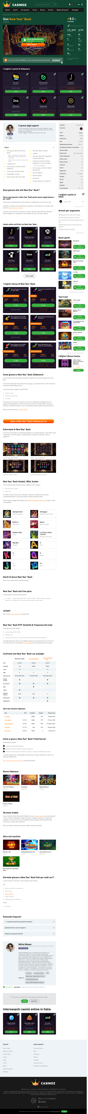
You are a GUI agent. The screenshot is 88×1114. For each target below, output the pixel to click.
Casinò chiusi (6, 1054)
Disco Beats (8, 720)
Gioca (15, 91)
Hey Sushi (7, 727)
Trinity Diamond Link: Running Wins (78, 322)
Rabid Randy (76, 250)
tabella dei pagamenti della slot (36, 500)
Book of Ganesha (77, 332)
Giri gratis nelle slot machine (67, 229)
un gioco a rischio (22, 409)
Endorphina (76, 334)
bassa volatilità (26, 643)
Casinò (7, 10)
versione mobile (38, 816)
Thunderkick (76, 302)
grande (33, 296)
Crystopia (7, 716)
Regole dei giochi (62, 10)
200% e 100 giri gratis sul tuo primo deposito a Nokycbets (78, 362)
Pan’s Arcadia (76, 300)
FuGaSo (23, 853)
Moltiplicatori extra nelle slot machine (69, 215)
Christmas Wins (33, 658)
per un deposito (8, 323)
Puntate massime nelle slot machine (69, 217)
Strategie (75, 10)
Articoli (50, 10)
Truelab (5, 853)
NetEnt (74, 242)
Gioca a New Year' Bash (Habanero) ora (28, 421)
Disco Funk (8, 730)
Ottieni (16, 305)
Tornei (35, 10)
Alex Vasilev (17, 987)
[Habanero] (81, 128)
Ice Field (75, 272)
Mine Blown (76, 240)
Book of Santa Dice (48, 658)
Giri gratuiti (25, 10)
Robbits (75, 342)
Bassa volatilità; (9, 893)
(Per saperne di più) (55, 1111)
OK (64, 1111)
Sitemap (36, 1060)
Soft (35, 1051)
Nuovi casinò (6, 1048)
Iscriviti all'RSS (43, 1107)
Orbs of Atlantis (9, 723)
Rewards (5, 1072)
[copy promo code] (73, 88)
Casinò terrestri (38, 1063)
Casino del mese (38, 1048)
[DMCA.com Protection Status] (42, 1102)
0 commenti (70, 21)
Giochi (15, 10)
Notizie (36, 1057)
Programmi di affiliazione (41, 1066)
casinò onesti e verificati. (16, 208)
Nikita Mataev (10, 137)
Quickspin (75, 344)
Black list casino (8, 1051)
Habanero (5, 788)
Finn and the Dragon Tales (78, 261)
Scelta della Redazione (11, 296)
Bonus (42, 10)
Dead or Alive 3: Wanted (77, 310)
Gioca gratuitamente (79, 247)
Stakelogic (42, 853)
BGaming (75, 283)
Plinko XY (75, 281)
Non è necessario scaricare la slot (13, 760)
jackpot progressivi (15, 614)
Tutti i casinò (29, 276)
